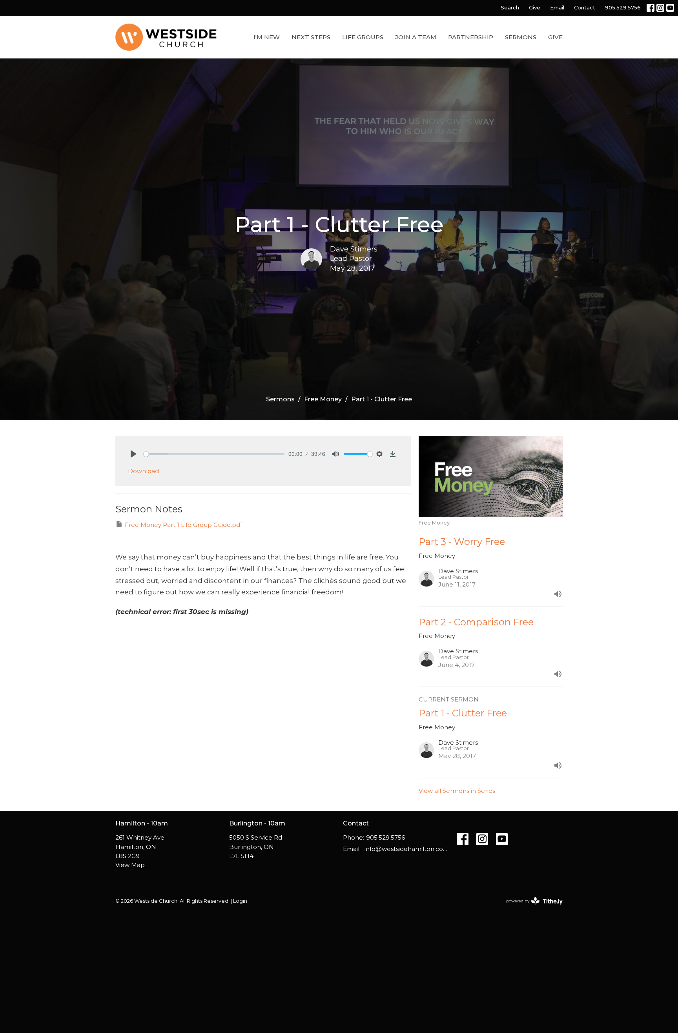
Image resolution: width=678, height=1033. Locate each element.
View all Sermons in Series (457, 790)
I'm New (266, 37)
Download (143, 471)
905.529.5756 (623, 7)
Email (557, 7)
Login (240, 901)
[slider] (214, 454)
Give (534, 7)
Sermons (520, 37)
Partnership (470, 37)
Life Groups (362, 37)
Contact (584, 7)
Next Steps (311, 37)
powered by (530, 907)
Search (510, 7)
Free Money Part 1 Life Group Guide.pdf (183, 524)
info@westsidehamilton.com (407, 849)
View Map (130, 865)
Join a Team (415, 37)
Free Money (323, 399)
